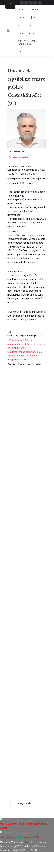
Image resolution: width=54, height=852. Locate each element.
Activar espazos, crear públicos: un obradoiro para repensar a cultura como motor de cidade (25, 622)
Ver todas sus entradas (18, 157)
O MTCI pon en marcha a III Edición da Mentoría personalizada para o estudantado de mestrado (26, 733)
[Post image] (27, 383)
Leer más (13, 459)
